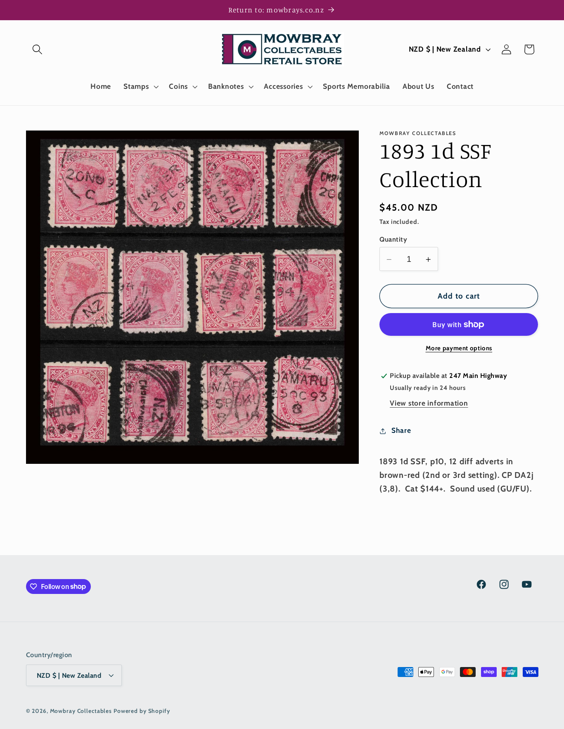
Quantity (393, 239)
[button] (37, 49)
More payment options (459, 348)
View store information (429, 403)
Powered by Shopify (142, 711)
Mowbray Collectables (82, 711)
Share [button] (401, 430)
